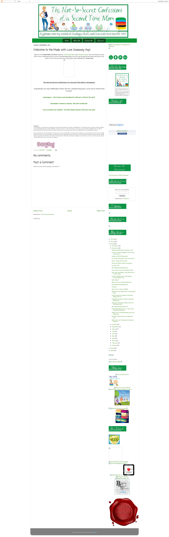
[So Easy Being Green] (122, 374)
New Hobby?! (115, 280)
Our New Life (115, 265)
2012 (112, 241)
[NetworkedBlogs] (122, 131)
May (113, 336)
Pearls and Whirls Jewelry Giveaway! (122, 263)
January (114, 345)
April (113, 338)
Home (67, 40)
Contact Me (89, 40)
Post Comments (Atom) (47, 214)
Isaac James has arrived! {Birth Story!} (122, 270)
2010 (112, 348)
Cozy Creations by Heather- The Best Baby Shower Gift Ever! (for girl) (69, 110)
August (114, 329)
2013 (112, 239)
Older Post (101, 211)
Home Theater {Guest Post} (119, 261)
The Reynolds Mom (69, 54)
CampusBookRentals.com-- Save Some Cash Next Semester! (123, 309)
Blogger (94, 532)
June (113, 333)
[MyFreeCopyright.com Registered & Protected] (122, 46)
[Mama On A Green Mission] (122, 387)
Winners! (100, 40)
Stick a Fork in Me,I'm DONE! (120, 289)
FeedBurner (125, 198)
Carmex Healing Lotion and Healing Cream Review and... (122, 277)
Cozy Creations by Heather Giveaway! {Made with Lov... (122, 296)
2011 (112, 243)
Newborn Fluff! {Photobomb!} (120, 256)
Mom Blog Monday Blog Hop (120, 267)
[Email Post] (55, 150)
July (113, 331)
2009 (112, 350)
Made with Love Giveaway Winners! (122, 282)
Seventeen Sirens (83, 54)
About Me (77, 40)
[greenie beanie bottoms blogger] (118, 461)
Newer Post (37, 211)
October (114, 324)
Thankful (114, 287)
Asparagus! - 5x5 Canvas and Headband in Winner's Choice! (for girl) (69, 97)
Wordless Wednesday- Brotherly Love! (122, 250)
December (115, 246)
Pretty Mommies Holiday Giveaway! (118, 175)
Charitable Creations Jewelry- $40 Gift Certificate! (69, 103)
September (115, 326)
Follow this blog (122, 133)
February (115, 343)
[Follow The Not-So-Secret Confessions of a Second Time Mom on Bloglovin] (116, 125)
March (114, 340)
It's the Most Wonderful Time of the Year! (123, 258)
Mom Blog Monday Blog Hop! (120, 284)
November (115, 248)
